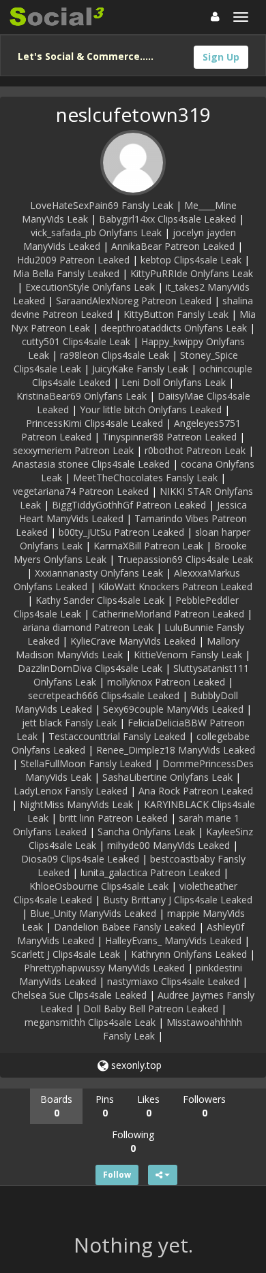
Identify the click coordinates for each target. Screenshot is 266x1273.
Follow (117, 1174)
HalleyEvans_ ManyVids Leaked (173, 940)
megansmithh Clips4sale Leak (90, 1022)
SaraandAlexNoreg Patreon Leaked (133, 300)
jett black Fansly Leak (69, 722)
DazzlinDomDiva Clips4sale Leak (90, 668)
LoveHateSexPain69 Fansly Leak (101, 205)
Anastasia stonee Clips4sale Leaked (91, 463)
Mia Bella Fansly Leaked (66, 273)
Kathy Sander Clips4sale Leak (99, 600)
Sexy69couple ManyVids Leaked (173, 709)
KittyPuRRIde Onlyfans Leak (191, 273)
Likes (148, 1106)
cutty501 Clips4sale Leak (76, 341)
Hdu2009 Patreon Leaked (73, 259)
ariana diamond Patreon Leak (88, 627)
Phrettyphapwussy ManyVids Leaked (104, 967)
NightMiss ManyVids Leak (76, 804)
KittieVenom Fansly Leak (188, 654)
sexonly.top (135, 1065)
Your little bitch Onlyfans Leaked (151, 409)
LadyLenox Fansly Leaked (71, 790)
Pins (104, 1106)
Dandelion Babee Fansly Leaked (125, 926)
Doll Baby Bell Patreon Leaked (150, 1008)
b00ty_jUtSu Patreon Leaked (121, 532)
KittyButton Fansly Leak (175, 314)
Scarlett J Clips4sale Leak (65, 954)
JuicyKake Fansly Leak (140, 368)
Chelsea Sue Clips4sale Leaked (79, 994)
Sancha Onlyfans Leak (146, 831)
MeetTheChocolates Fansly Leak (145, 477)
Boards (56, 1106)
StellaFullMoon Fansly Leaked (85, 763)
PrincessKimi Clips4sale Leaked (94, 423)
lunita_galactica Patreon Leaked (150, 872)
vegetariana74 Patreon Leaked (81, 491)
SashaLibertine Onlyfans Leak (167, 777)
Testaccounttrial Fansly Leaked (117, 736)
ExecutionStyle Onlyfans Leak (90, 286)
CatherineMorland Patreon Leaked (168, 613)
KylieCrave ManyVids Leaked (133, 640)
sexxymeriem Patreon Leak (73, 450)
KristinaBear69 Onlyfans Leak (81, 395)
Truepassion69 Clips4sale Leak (185, 559)
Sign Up (221, 56)
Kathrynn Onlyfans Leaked (189, 954)
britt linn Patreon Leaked (113, 817)
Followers (204, 1106)
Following (133, 1141)
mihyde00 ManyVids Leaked (168, 845)
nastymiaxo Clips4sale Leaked (173, 981)
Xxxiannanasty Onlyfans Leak (99, 572)
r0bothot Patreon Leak (195, 450)
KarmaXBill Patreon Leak (148, 545)
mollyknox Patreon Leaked (166, 681)
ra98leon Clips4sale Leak (114, 355)
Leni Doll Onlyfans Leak (173, 382)
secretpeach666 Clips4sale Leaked (103, 695)
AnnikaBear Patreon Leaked (173, 246)
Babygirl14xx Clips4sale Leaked (167, 218)
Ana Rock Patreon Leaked (195, 790)
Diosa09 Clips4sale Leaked (80, 858)
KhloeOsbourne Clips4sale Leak (98, 886)
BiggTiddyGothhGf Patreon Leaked (129, 504)
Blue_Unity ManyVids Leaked (93, 913)
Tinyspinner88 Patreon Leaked (169, 436)
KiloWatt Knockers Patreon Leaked (175, 586)
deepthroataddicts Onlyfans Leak (174, 327)
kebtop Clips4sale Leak (191, 259)
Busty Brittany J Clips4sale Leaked (177, 899)
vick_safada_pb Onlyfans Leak (96, 232)
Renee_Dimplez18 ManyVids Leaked (175, 749)
